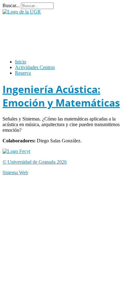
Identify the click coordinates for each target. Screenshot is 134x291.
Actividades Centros (35, 67)
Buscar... (11, 5)
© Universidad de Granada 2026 (34, 162)
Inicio (20, 61)
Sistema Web (15, 172)
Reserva (23, 73)
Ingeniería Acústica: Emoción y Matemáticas (61, 95)
